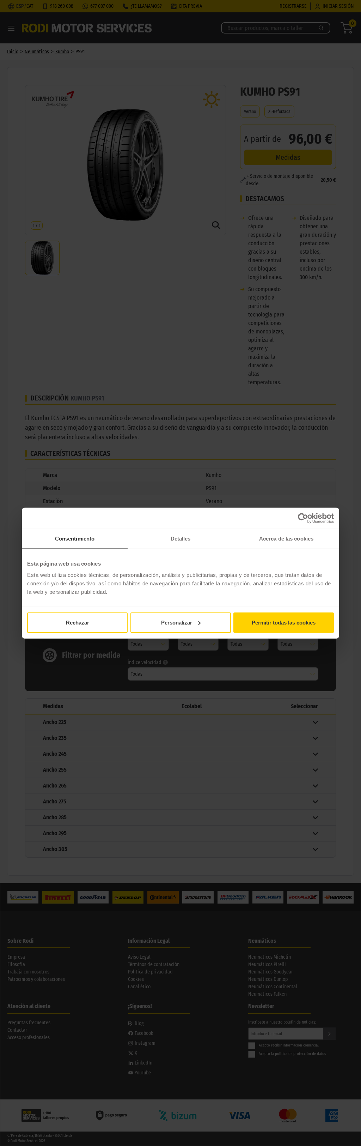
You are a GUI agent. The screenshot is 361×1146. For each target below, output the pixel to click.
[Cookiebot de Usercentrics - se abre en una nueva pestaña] (303, 518)
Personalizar (176, 622)
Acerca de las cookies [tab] (286, 539)
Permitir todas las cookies (284, 622)
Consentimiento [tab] (74, 539)
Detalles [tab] (181, 539)
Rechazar (77, 622)
